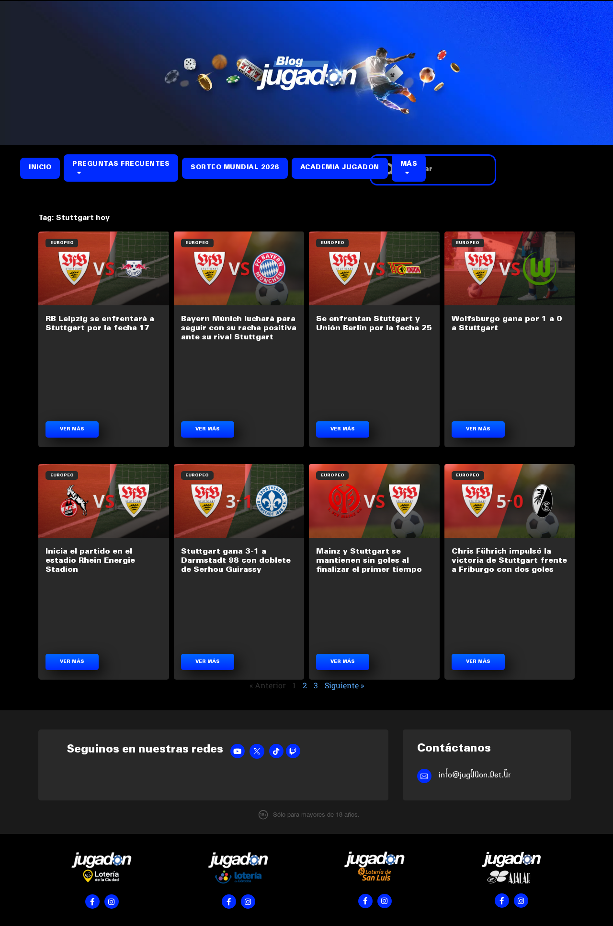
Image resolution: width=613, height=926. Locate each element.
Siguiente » (344, 685)
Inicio (40, 168)
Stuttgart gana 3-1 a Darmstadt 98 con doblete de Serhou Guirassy (236, 561)
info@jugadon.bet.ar (475, 774)
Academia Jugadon (339, 168)
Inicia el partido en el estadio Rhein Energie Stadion (90, 561)
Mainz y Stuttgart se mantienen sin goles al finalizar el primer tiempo (369, 561)
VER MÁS (72, 429)
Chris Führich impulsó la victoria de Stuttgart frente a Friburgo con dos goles (509, 561)
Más (409, 165)
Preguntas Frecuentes (121, 165)
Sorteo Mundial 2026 (235, 168)
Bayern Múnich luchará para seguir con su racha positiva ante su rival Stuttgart (238, 328)
